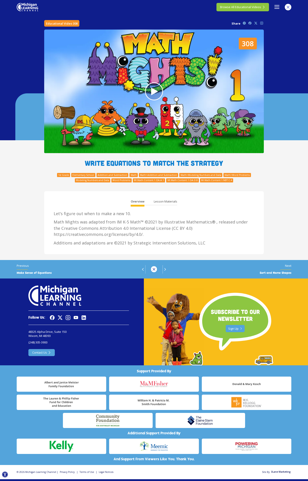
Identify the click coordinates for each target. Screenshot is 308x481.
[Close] (288, 7)
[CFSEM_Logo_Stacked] (107, 420)
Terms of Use (87, 472)
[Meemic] (154, 446)
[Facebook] (52, 317)
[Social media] (76, 317)
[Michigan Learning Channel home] (27, 7)
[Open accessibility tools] (5, 474)
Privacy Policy (67, 472)
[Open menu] (277, 7)
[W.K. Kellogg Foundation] (246, 402)
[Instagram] (68, 317)
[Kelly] (61, 446)
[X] (60, 317)
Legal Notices (106, 472)
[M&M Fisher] (154, 384)
